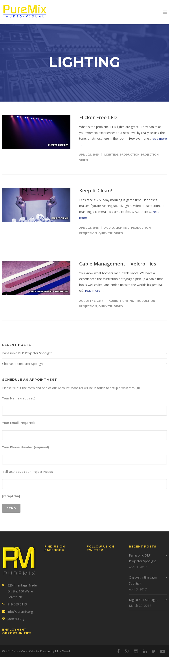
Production (130, 154)
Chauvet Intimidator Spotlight (23, 364)
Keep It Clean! (95, 190)
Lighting (111, 154)
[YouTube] (162, 651)
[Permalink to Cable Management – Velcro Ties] (36, 278)
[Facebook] (118, 651)
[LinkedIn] (144, 651)
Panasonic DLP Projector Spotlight (27, 353)
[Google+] (127, 651)
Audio (109, 228)
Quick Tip (105, 233)
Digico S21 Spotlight (143, 600)
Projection (150, 154)
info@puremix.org (20, 611)
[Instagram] (136, 651)
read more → (94, 290)
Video (83, 160)
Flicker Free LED (98, 117)
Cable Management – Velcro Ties (117, 263)
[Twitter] (153, 651)
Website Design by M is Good (49, 651)
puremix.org (15, 618)
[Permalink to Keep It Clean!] (36, 205)
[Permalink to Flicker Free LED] (36, 132)
